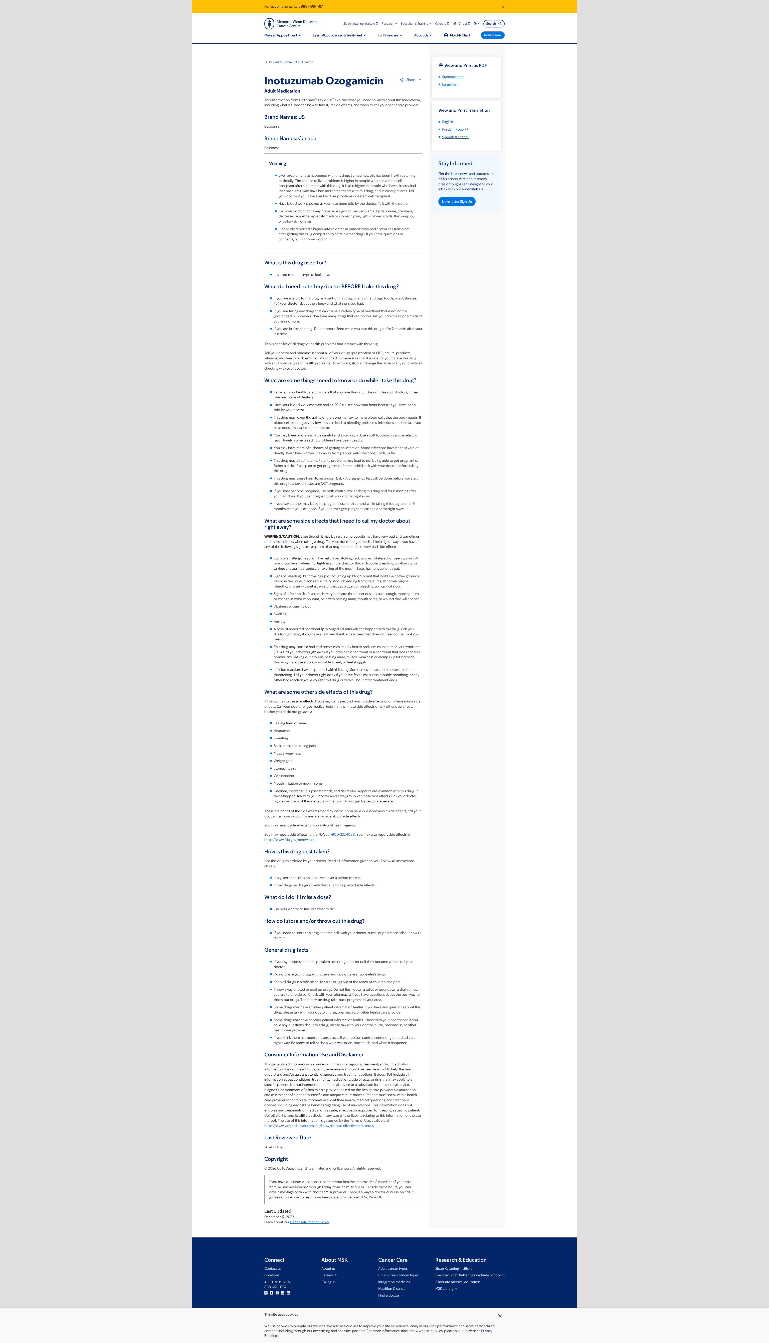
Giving (326, 1282)
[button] (390, 23)
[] (456, 129)
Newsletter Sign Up (457, 201)
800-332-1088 (343, 834)
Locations (271, 1275)
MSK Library (444, 1289)
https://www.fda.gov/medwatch (289, 840)
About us (328, 1268)
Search (491, 23)
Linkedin (288, 1293)
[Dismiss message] (503, 6)
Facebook (271, 1293)
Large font (450, 84)
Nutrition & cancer (392, 1289)
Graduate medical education (457, 1282)
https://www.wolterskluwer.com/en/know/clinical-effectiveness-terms (319, 1126)
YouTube (282, 1293)
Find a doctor (388, 1295)
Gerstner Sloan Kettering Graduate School (468, 1275)
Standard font (453, 77)
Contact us (272, 1268)
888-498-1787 (312, 6)
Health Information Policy (309, 1222)
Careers (327, 1275)
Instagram (266, 1293)
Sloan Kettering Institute (453, 1268)
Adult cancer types (393, 1268)
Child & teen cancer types (398, 1275)
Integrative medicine (394, 1282)
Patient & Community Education (291, 62)
